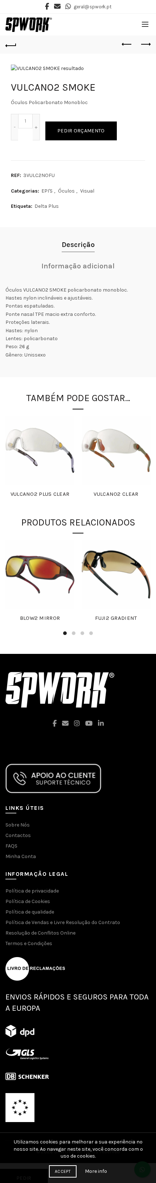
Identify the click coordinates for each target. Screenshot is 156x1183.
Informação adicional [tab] (78, 266)
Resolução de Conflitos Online (40, 933)
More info (96, 1171)
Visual (87, 191)
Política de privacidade (32, 891)
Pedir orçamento (81, 131)
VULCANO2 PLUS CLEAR (40, 494)
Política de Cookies (27, 901)
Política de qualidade (29, 912)
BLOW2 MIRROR (40, 618)
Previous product (127, 44)
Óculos (66, 191)
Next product (145, 44)
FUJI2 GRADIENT (116, 618)
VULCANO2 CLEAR (116, 494)
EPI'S (47, 191)
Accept (63, 1171)
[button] (78, 1149)
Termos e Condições (28, 943)
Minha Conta (20, 856)
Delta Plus (46, 206)
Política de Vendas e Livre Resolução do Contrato (62, 922)
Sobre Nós (17, 825)
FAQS (11, 846)
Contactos (18, 835)
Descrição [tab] (78, 244)
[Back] (11, 44)
